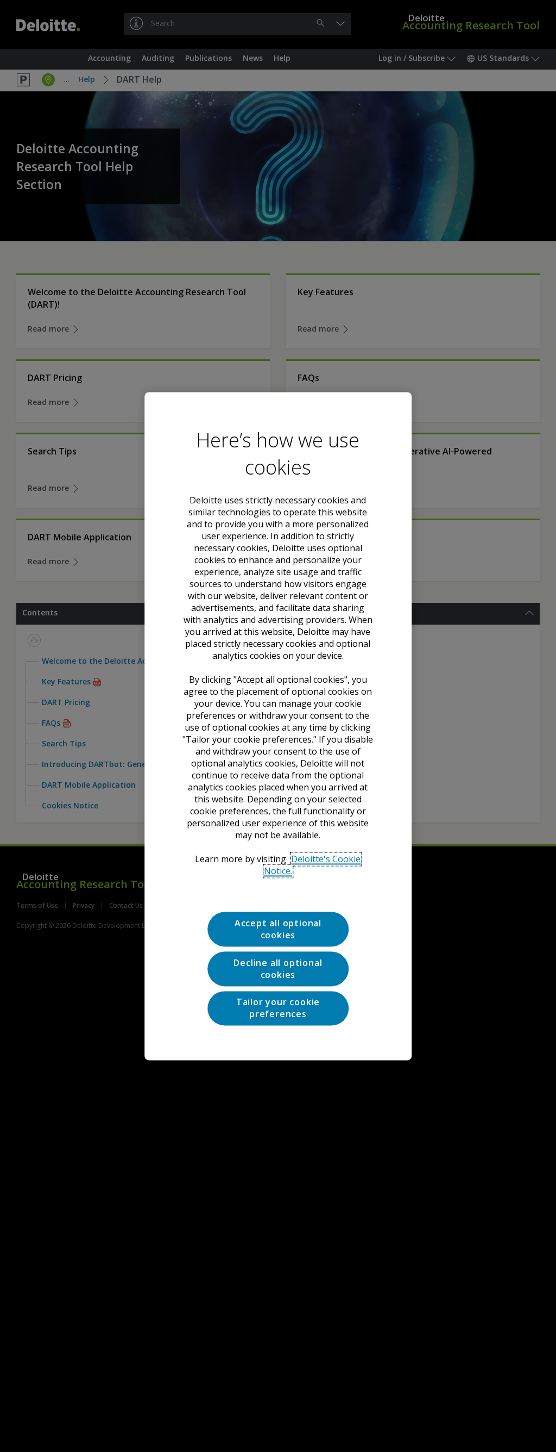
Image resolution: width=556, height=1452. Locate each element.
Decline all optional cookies (277, 969)
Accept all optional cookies (278, 929)
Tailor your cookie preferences (278, 1008)
